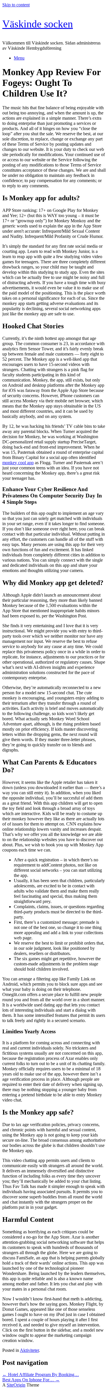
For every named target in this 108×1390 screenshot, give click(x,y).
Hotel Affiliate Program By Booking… (40, 1374)
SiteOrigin (16, 1384)
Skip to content (16, 4)
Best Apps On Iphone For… (31, 1379)
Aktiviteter (29, 1350)
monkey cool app (18, 462)
